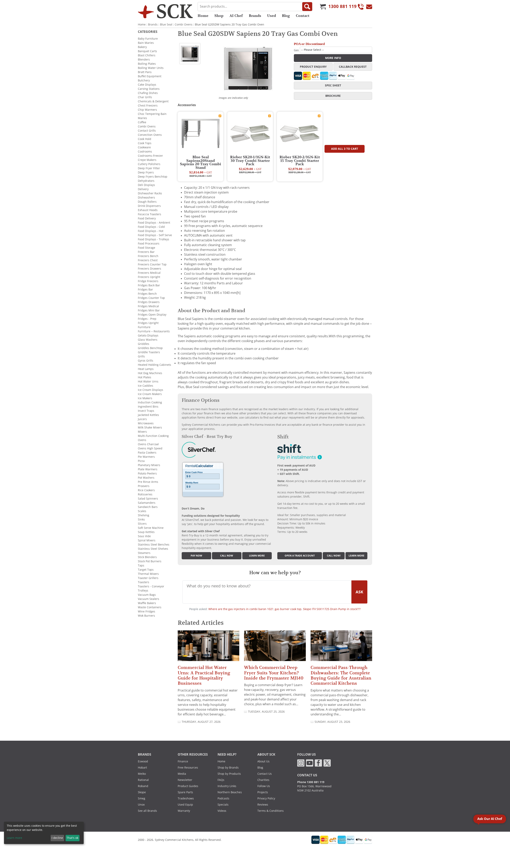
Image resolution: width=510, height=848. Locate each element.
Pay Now (196, 555)
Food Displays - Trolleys (153, 239)
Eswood (143, 761)
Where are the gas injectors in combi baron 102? (240, 609)
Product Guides (188, 786)
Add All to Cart (344, 148)
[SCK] (165, 11)
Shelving (143, 515)
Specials (223, 804)
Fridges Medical (148, 306)
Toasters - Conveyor (151, 586)
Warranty (184, 810)
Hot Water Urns (148, 381)
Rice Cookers (146, 490)
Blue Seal (166, 24)
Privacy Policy (266, 798)
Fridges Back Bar (149, 285)
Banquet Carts (147, 51)
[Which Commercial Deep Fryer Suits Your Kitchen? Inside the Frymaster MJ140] (275, 647)
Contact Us (264, 773)
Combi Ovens (183, 24)
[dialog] (44, 833)
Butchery (144, 80)
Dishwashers (146, 197)
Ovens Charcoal (148, 444)
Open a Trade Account (300, 555)
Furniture (144, 327)
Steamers (144, 553)
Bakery (142, 47)
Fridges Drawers (149, 302)
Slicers (142, 523)
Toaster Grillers (148, 578)
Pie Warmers (146, 456)
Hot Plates (144, 377)
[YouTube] (309, 762)
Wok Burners (146, 615)
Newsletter (185, 779)
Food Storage (146, 247)
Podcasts (223, 798)
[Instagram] (300, 762)
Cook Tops (144, 143)
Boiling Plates (147, 63)
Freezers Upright (149, 277)
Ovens (142, 440)
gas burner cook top (288, 609)
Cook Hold (144, 139)
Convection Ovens (150, 134)
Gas (296, 50)
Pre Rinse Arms (148, 481)
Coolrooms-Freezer (150, 155)
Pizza (141, 461)
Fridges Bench (147, 293)
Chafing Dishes (148, 93)
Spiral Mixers (146, 540)
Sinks (141, 519)
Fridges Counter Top (151, 297)
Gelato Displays (148, 335)
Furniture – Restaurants (154, 331)
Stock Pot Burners (149, 561)
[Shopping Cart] (323, 7)
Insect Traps (146, 410)
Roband (143, 786)
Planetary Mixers (149, 465)
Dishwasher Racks (150, 193)
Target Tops (146, 569)
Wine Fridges (146, 611)
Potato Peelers (147, 473)
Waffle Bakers (147, 603)
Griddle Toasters (149, 352)
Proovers (143, 486)
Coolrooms (145, 151)
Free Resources (188, 767)
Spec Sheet (333, 85)
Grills (141, 356)
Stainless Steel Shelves (153, 548)
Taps (141, 565)
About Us (263, 761)
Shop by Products (229, 773)
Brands (255, 16)
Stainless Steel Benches (153, 544)
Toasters (143, 582)
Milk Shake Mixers (150, 427)
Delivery (143, 189)
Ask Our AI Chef (489, 819)
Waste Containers (149, 607)
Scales (142, 511)
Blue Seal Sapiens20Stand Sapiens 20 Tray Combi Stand (200, 162)
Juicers (142, 419)
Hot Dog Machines (150, 373)
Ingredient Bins (148, 406)
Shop (219, 16)
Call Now (226, 555)
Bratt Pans (145, 72)
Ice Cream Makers (150, 394)
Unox (141, 804)
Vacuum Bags (147, 594)
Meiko (142, 773)
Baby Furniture (148, 38)
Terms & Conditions (270, 810)
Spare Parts (185, 792)
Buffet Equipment (149, 76)
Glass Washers (147, 339)
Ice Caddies (145, 385)
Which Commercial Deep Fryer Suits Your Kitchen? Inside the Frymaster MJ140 (273, 673)
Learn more (257, 555)
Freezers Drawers (149, 268)
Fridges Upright (148, 323)
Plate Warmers (147, 469)
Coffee (142, 122)
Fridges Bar (145, 289)
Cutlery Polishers (149, 164)
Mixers (142, 431)
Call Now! (334, 555)
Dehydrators (146, 180)
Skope (142, 792)
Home (203, 16)
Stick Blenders (147, 557)
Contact (302, 16)
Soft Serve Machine (151, 527)
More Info (333, 58)
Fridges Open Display (152, 314)
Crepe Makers (147, 159)
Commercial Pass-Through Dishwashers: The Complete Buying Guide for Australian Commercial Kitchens (341, 675)
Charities (263, 779)
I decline (57, 837)
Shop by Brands (228, 767)
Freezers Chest (148, 260)
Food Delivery (147, 218)
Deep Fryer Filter (149, 168)
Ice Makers (145, 398)
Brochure (333, 95)
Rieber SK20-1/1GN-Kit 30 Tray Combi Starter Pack (250, 161)
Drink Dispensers (149, 205)
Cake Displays (147, 84)
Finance (183, 761)
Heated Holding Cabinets (154, 364)
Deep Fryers (146, 172)
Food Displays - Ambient (154, 222)
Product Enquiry (313, 66)
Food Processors (148, 243)
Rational (143, 779)
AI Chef (236, 16)
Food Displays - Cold (151, 226)
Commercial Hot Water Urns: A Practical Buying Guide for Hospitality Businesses (204, 675)
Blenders (144, 59)
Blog (286, 16)
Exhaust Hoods (148, 210)
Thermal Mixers (148, 573)
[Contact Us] (369, 7)
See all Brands (147, 810)
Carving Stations (149, 88)
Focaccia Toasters (149, 214)
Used (271, 16)
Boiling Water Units (151, 67)
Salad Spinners (148, 498)
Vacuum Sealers (148, 599)
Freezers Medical (149, 272)
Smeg (141, 798)
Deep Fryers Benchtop (152, 176)
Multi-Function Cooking (153, 435)
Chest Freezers (148, 105)
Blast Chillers (146, 55)
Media (182, 773)
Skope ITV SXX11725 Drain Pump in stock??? (332, 609)
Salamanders (146, 502)
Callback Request (353, 66)
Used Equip (185, 804)
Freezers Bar (146, 251)
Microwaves (146, 423)
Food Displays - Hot (150, 231)
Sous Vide (144, 536)
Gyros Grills (145, 360)
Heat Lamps (146, 369)
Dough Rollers (147, 201)
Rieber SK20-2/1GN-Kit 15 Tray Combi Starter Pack (300, 161)
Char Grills (145, 97)
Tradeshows (186, 798)
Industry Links (227, 786)
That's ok (72, 837)
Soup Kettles (146, 532)
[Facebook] (318, 762)
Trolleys (143, 590)
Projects (262, 792)
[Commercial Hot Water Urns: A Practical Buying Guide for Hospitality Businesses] (208, 647)
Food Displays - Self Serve (155, 235)
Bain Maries (146, 42)
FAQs (221, 779)
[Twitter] (327, 762)
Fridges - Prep (147, 318)
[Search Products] (307, 6)
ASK (359, 592)
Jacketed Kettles (148, 415)
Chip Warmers (147, 109)
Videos (222, 810)
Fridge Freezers (148, 281)
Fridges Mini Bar (149, 310)
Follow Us (263, 786)
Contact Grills (147, 130)
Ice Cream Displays (150, 389)
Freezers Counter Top (152, 264)
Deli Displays (146, 185)
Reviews (262, 804)
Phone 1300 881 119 (310, 782)
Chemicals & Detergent (153, 101)
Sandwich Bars (148, 507)
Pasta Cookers (147, 452)
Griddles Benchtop (150, 348)
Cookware (144, 147)
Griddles (143, 343)
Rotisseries (145, 494)
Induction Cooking (150, 402)
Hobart (142, 767)
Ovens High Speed (150, 448)
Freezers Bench (148, 256)
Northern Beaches (230, 792)
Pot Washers (146, 477)
